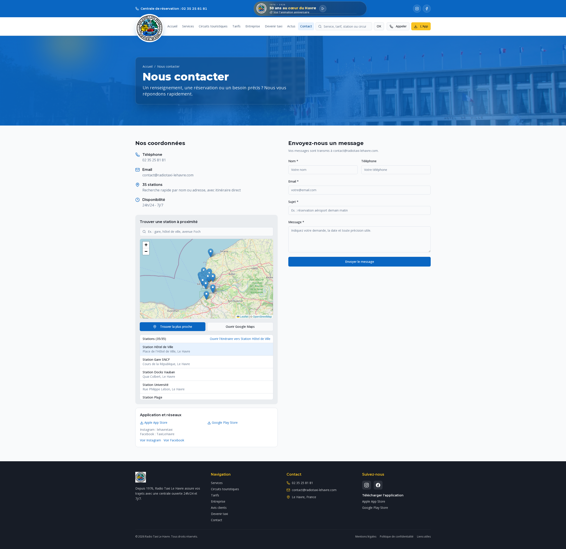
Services (188, 26)
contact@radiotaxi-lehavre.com (167, 175)
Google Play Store (225, 422)
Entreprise (252, 26)
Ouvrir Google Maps (240, 326)
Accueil (172, 26)
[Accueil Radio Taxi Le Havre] (149, 28)
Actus (291, 26)
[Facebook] (427, 9)
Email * (293, 181)
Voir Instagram (150, 440)
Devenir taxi (273, 26)
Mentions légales (365, 536)
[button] (202, 281)
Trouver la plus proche (176, 326)
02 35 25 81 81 (154, 160)
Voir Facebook (174, 440)
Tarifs (236, 26)
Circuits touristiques (213, 26)
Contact (306, 26)
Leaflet (243, 316)
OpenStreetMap (262, 316)
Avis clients (219, 507)
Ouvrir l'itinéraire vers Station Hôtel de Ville (240, 339)
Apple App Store (155, 422)
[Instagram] (417, 9)
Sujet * (293, 202)
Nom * (293, 161)
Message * (296, 222)
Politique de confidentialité (396, 536)
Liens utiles (424, 536)
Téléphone (369, 161)
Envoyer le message (359, 261)
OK (379, 26)
